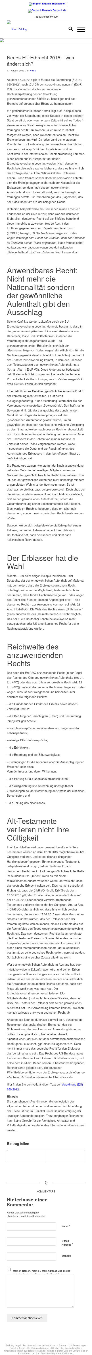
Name (66, 1226)
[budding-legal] (38, 29)
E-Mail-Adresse (67, 1243)
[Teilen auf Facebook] (26, 1156)
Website (66, 1255)
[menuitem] (68, 29)
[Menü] (79, 29)
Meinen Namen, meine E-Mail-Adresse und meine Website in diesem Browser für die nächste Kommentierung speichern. (41, 1274)
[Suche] (68, 29)
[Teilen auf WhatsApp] (65, 1156)
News (33, 70)
